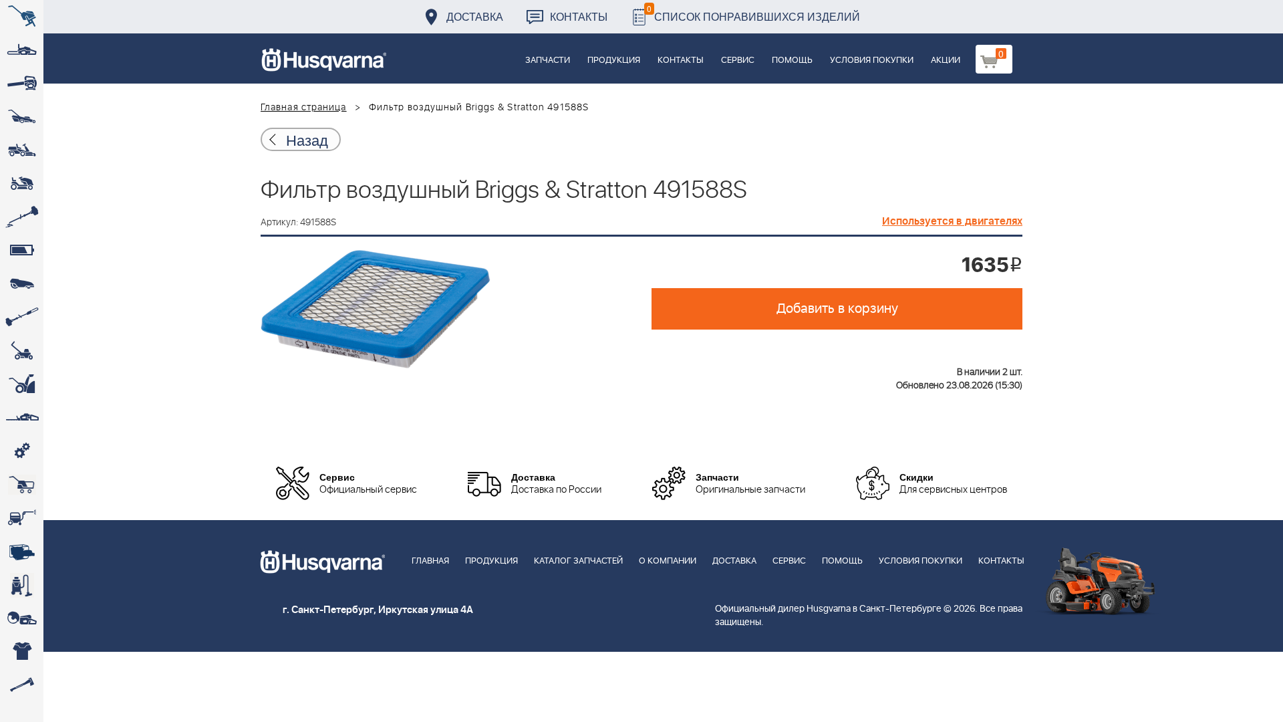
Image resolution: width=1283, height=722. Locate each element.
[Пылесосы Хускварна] (21, 585)
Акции (945, 60)
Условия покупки (871, 60)
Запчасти (547, 60)
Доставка (474, 16)
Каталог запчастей (578, 561)
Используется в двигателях (952, 221)
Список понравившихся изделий (753, 13)
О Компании (667, 561)
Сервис (737, 60)
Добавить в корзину (837, 309)
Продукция (613, 60)
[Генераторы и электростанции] (21, 484)
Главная (430, 561)
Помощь (792, 60)
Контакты (578, 16)
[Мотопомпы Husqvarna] (21, 551)
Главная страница (304, 107)
